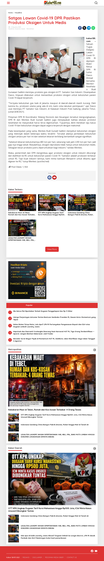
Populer (29, 305)
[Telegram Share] (89, 28)
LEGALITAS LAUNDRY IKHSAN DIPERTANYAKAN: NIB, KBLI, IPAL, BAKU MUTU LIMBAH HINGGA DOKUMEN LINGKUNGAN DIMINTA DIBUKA (21, 239)
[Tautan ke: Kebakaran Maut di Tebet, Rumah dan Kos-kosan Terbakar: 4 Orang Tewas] (52, 380)
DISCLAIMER (37, 557)
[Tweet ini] (84, 28)
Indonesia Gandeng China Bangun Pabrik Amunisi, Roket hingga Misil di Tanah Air (80, 214)
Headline (11, 29)
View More (52, 249)
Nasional (18, 29)
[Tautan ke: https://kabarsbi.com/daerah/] (94, 448)
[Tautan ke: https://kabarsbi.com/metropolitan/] (94, 349)
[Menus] (8, 3)
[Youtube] (54, 177)
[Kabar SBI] (53, 3)
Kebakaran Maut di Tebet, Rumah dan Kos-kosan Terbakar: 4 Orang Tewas (22, 214)
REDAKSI (26, 557)
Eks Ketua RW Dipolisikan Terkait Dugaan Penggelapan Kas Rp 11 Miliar (42, 311)
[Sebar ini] (80, 28)
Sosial (23, 29)
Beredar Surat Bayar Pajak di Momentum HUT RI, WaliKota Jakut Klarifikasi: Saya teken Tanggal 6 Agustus (54, 340)
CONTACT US (72, 557)
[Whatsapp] (93, 28)
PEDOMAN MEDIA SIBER (54, 557)
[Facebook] (49, 177)
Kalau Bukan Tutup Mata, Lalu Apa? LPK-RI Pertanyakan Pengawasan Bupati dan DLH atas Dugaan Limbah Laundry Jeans (51, 325)
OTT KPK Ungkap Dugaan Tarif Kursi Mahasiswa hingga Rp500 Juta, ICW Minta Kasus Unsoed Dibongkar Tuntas (51, 214)
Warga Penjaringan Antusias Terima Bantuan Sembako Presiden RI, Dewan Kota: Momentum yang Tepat (54, 318)
